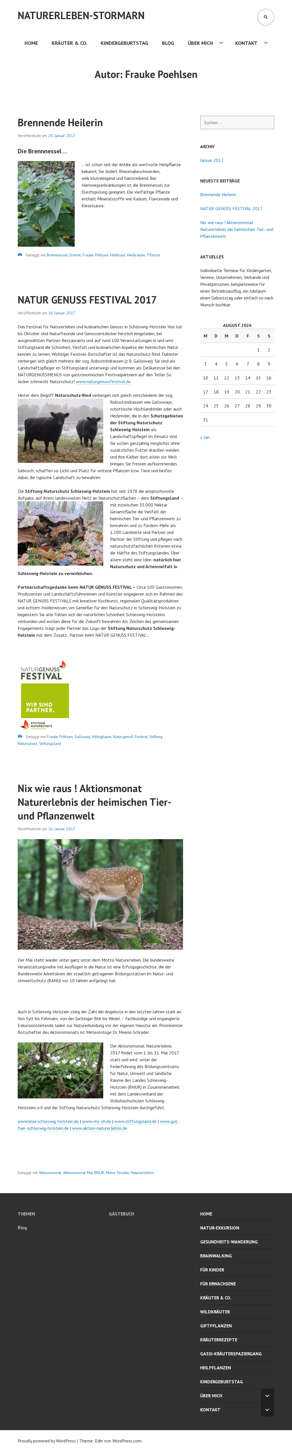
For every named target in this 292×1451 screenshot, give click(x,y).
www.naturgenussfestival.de (103, 381)
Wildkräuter (215, 1312)
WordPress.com (126, 1441)
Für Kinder (212, 1270)
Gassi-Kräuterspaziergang (231, 1353)
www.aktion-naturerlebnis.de (99, 1128)
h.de (107, 1121)
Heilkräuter (136, 255)
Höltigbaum (101, 736)
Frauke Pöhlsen (95, 255)
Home (31, 43)
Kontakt (246, 43)
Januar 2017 (212, 160)
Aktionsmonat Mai (78, 1172)
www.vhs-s (92, 1121)
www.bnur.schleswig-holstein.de (48, 1121)
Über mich (200, 43)
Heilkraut (117, 255)
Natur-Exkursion (219, 1228)
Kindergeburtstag (124, 43)
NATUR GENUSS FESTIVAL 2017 (87, 299)
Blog (168, 43)
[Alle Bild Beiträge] (20, 255)
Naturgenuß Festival (130, 736)
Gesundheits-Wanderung (229, 1242)
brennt (75, 255)
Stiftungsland (50, 743)
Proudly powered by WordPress (47, 1441)
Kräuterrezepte (218, 1340)
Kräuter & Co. (69, 43)
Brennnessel (57, 255)
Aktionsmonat (50, 1172)
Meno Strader (117, 1172)
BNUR (99, 1172)
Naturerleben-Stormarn (81, 15)
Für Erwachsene (218, 1284)
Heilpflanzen (215, 1367)
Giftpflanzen (216, 1326)
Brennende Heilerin (60, 122)
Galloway (82, 736)
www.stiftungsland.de (135, 1121)
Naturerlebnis (142, 1172)
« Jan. (205, 437)
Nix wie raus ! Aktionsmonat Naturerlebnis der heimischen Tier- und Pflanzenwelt (94, 801)
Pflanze (153, 255)
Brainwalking (216, 1256)
